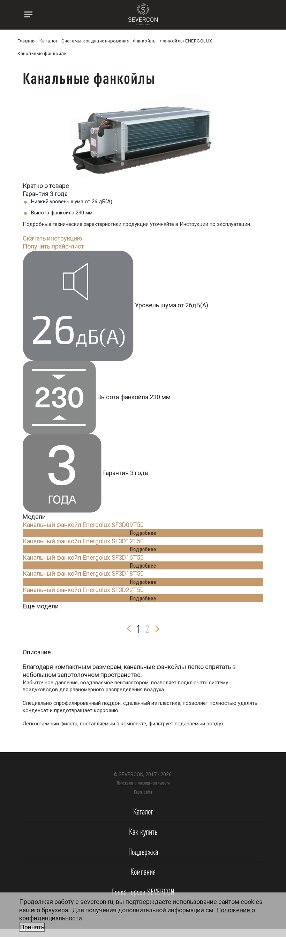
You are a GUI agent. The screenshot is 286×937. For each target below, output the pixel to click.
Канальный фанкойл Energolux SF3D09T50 (83, 524)
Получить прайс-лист (53, 246)
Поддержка (143, 852)
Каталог (143, 811)
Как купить (143, 831)
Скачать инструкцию (52, 238)
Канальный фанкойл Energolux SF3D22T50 (83, 589)
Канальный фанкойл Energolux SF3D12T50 (83, 541)
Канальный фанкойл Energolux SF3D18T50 (83, 573)
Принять (32, 927)
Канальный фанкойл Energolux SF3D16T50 (83, 557)
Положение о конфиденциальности (143, 783)
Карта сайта (143, 792)
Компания (143, 871)
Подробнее (143, 532)
